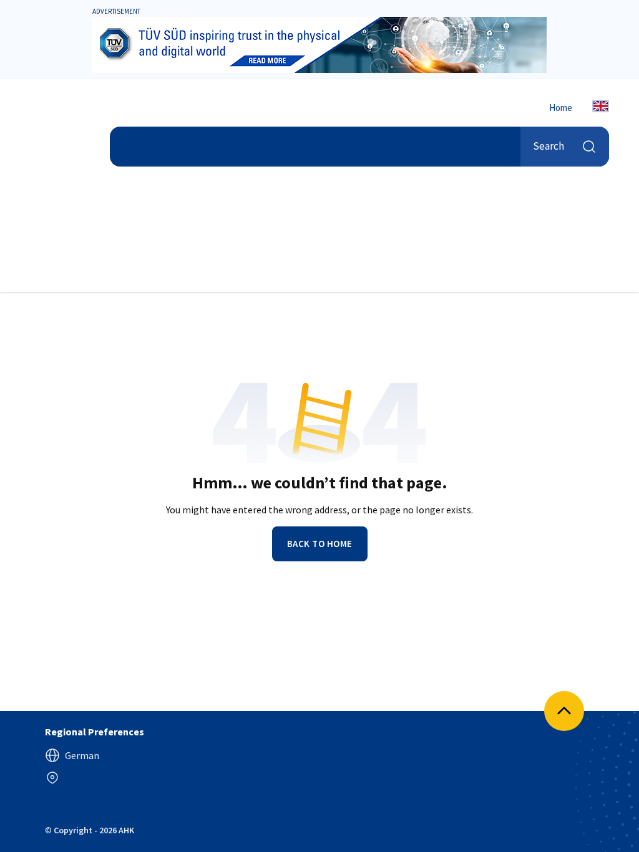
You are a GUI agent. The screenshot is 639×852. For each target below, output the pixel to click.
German (82, 755)
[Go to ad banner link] (319, 45)
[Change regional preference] (52, 778)
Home (560, 108)
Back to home (320, 543)
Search (548, 146)
